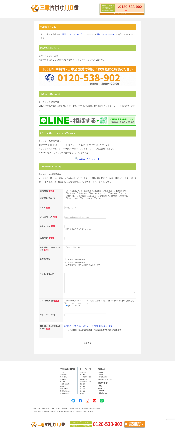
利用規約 (67, 326)
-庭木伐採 (82, 388)
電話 (64, 34)
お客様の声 (63, 379)
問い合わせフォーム (106, 34)
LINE (70, 34)
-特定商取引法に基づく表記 (105, 379)
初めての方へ (64, 374)
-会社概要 (100, 372)
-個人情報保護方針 (103, 377)
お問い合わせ (64, 388)
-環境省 (100, 386)
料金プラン (63, 386)
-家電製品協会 (102, 390)
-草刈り (82, 393)
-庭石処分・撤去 (84, 379)
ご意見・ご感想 (64, 384)
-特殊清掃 (82, 384)
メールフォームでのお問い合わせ (122, 13)
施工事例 (62, 381)
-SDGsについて (102, 388)
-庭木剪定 (82, 391)
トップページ (64, 372)
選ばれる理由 (64, 377)
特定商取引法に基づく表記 (102, 326)
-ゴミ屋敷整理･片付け (86, 377)
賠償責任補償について (66, 391)
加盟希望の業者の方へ (66, 393)
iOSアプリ (79, 34)
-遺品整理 (82, 374)
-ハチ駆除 (82, 386)
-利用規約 (100, 374)
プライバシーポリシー (81, 326)
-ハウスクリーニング (85, 381)
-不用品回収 (83, 372)
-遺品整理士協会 (102, 393)
